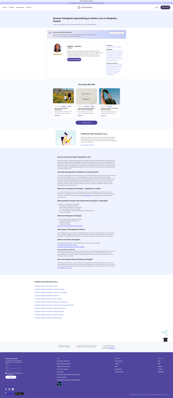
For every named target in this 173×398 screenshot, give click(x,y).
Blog (159, 361)
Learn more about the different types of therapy (70, 226)
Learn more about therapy (87, 145)
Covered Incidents (61, 377)
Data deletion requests (87, 1)
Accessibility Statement (63, 361)
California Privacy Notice (63, 366)
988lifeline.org (112, 348)
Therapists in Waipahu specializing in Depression (47, 295)
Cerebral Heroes (119, 372)
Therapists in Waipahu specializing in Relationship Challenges (50, 308)
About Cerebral (20, 7)
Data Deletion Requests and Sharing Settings (68, 380)
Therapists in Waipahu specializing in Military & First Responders (51, 302)
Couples (160, 369)
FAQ (159, 364)
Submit (11, 377)
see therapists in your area (64, 268)
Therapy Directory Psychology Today (67, 245)
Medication (161, 372)
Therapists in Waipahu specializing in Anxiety (46, 286)
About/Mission (118, 361)
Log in (156, 7)
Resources (28, 7)
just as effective (87, 195)
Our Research (118, 369)
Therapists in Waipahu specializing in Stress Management (49, 311)
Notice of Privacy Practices (64, 364)
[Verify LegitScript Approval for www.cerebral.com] (59, 386)
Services (5, 7)
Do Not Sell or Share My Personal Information (68, 374)
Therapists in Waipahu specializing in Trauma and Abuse (49, 314)
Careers (117, 364)
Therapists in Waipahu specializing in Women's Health (48, 317)
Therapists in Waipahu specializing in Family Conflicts (48, 298)
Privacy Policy (60, 372)
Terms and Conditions (62, 369)
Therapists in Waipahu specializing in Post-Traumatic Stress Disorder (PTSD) (54, 305)
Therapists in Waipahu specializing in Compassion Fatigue (49, 289)
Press (116, 366)
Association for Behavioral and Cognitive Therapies (70, 247)
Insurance (11, 7)
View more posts (86, 122)
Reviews (160, 366)
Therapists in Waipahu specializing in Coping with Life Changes (51, 292)
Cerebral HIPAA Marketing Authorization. (15, 374)
